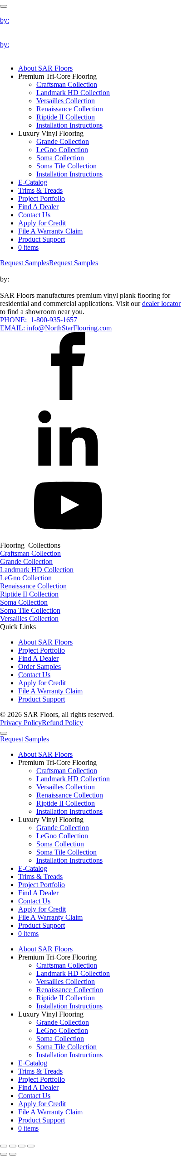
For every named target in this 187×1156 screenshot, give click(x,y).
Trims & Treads (40, 190)
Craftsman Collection (66, 84)
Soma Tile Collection (66, 166)
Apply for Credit (42, 223)
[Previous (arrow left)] (3, 1154)
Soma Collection (60, 158)
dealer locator (161, 303)
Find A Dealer (38, 206)
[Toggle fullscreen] (12, 1146)
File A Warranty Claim (50, 231)
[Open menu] (3, 6)
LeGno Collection (62, 149)
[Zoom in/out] (3, 1146)
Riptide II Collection (65, 117)
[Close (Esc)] (30, 1146)
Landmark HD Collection (73, 92)
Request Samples (24, 263)
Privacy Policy (21, 722)
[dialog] (93, 929)
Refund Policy (62, 722)
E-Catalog (32, 182)
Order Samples (39, 666)
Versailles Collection (65, 101)
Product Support (41, 239)
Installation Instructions (69, 125)
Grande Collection (62, 141)
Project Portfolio (41, 198)
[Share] (21, 1146)
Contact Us (34, 215)
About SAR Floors (45, 68)
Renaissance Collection (69, 109)
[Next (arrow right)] (12, 1154)
